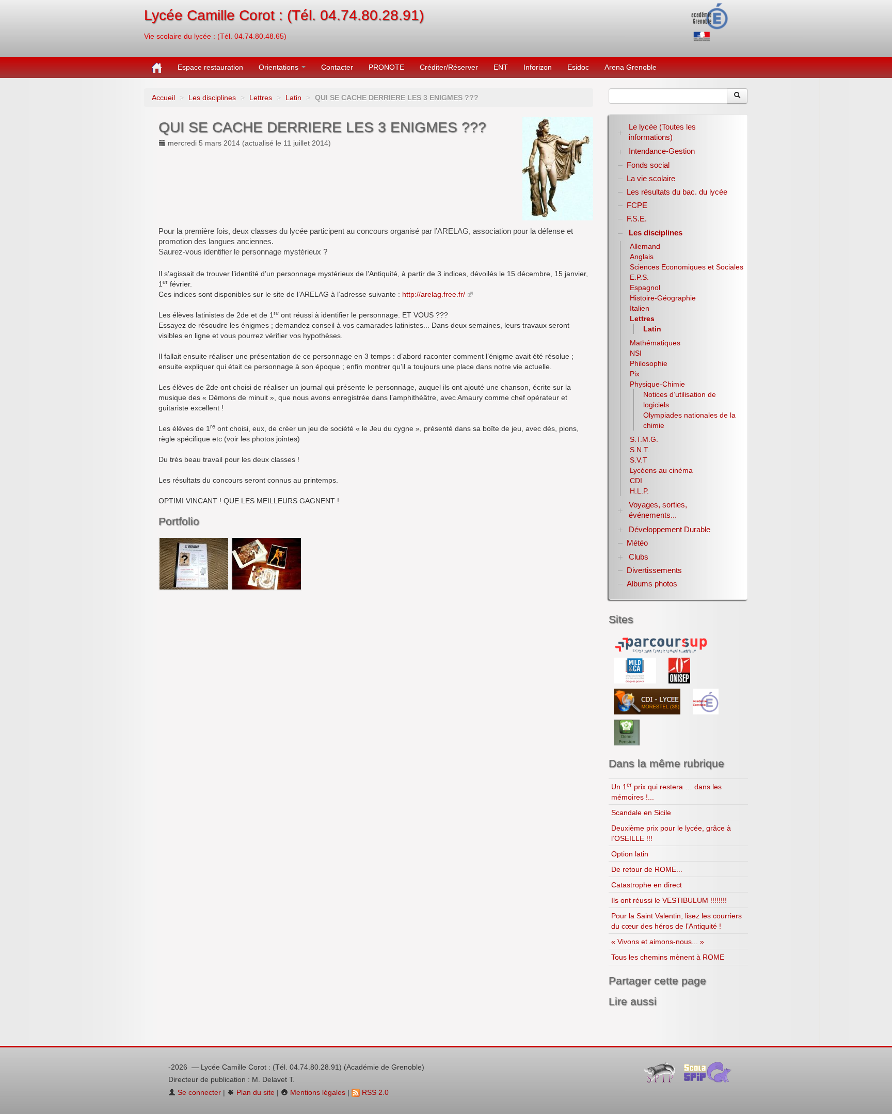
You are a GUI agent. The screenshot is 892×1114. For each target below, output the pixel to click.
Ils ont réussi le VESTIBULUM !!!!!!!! (669, 900)
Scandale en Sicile (641, 812)
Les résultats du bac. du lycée (677, 191)
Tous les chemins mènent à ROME (667, 957)
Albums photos (652, 583)
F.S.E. (637, 218)
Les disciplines (212, 97)
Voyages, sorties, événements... (658, 509)
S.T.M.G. (644, 439)
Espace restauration (210, 67)
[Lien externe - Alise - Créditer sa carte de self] (627, 732)
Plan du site (254, 1092)
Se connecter (198, 1092)
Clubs (638, 556)
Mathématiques (655, 343)
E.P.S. (639, 277)
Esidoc (578, 67)
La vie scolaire (651, 178)
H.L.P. (639, 491)
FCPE (637, 205)
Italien (639, 308)
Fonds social (648, 165)
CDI (636, 480)
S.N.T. (639, 449)
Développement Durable (669, 529)
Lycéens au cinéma (661, 470)
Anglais (642, 256)
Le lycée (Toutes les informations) (662, 131)
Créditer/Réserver (449, 67)
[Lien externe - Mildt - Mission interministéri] (636, 670)
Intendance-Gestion (662, 151)
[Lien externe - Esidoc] (648, 701)
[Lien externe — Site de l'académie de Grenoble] (710, 21)
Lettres (260, 97)
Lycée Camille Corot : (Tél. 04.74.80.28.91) (284, 15)
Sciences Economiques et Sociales (686, 267)
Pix (635, 374)
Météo (637, 542)
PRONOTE (386, 67)
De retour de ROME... (646, 869)
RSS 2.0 (374, 1092)
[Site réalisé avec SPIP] (662, 1074)
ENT (500, 67)
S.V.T (638, 460)
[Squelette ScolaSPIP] (710, 1074)
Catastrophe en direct (646, 885)
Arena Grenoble (630, 67)
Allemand (645, 246)
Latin (293, 97)
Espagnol (645, 287)
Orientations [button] (279, 67)
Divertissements (654, 570)
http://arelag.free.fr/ (433, 294)
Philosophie (648, 363)
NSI (636, 353)
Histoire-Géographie (663, 298)
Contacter (337, 67)
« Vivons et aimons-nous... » (657, 941)
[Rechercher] (737, 96)
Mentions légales (316, 1092)
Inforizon (537, 67)
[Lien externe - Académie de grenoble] (706, 701)
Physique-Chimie (657, 384)
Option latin (629, 854)
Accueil (163, 97)
